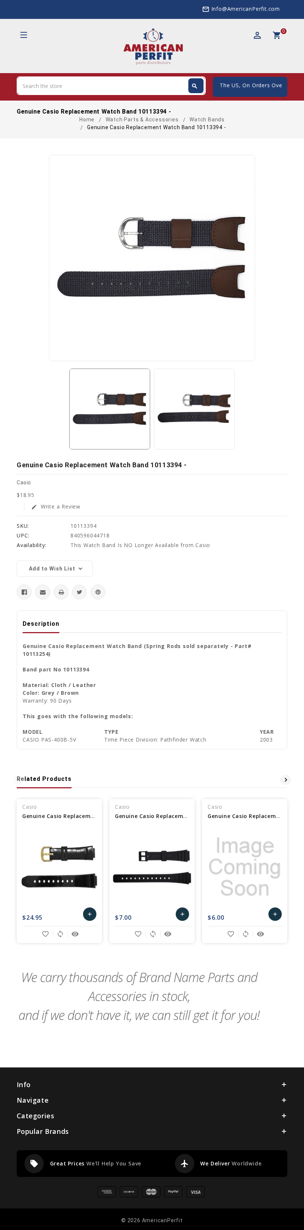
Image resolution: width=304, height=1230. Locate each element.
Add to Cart (90, 916)
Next (285, 780)
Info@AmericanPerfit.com (245, 8)
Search (194, 86)
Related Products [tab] (44, 778)
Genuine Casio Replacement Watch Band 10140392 (185, 816)
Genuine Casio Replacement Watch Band (79, 816)
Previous (18, 780)
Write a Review (55, 506)
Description (41, 623)
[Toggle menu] (23, 36)
